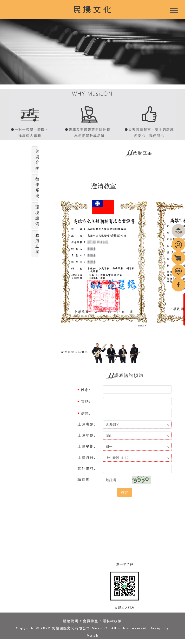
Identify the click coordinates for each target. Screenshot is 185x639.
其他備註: (86, 468)
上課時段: (86, 457)
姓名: (86, 390)
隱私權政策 (112, 621)
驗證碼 (84, 480)
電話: (86, 402)
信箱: (86, 413)
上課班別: (86, 424)
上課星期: (86, 446)
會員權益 (90, 621)
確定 (124, 492)
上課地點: (86, 435)
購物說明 (71, 621)
